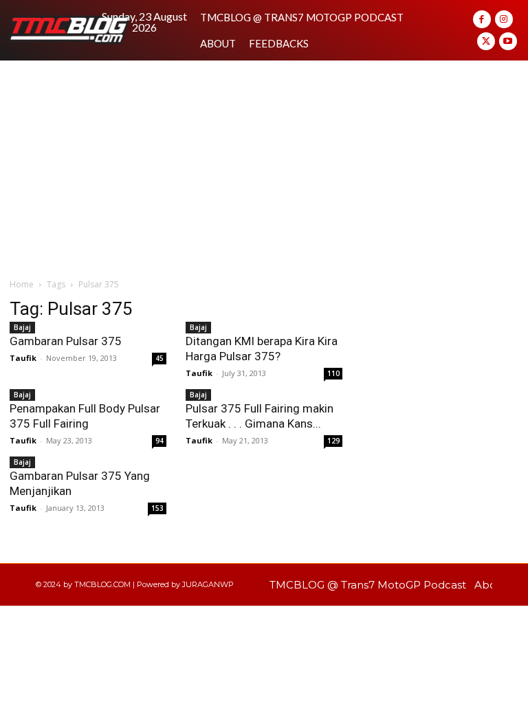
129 (333, 441)
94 (159, 441)
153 (157, 508)
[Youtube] (508, 41)
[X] (486, 41)
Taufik (199, 373)
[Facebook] (482, 19)
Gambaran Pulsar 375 (66, 341)
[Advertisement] (264, 163)
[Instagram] (504, 19)
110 (333, 373)
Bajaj (198, 327)
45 (159, 358)
